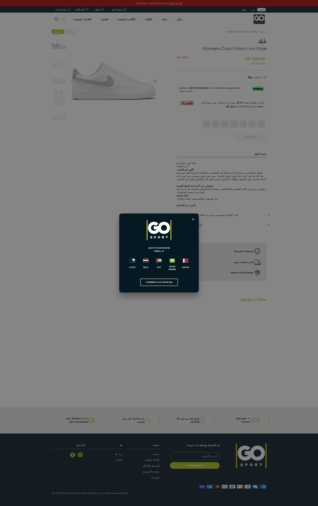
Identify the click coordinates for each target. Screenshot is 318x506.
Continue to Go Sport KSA (159, 282)
